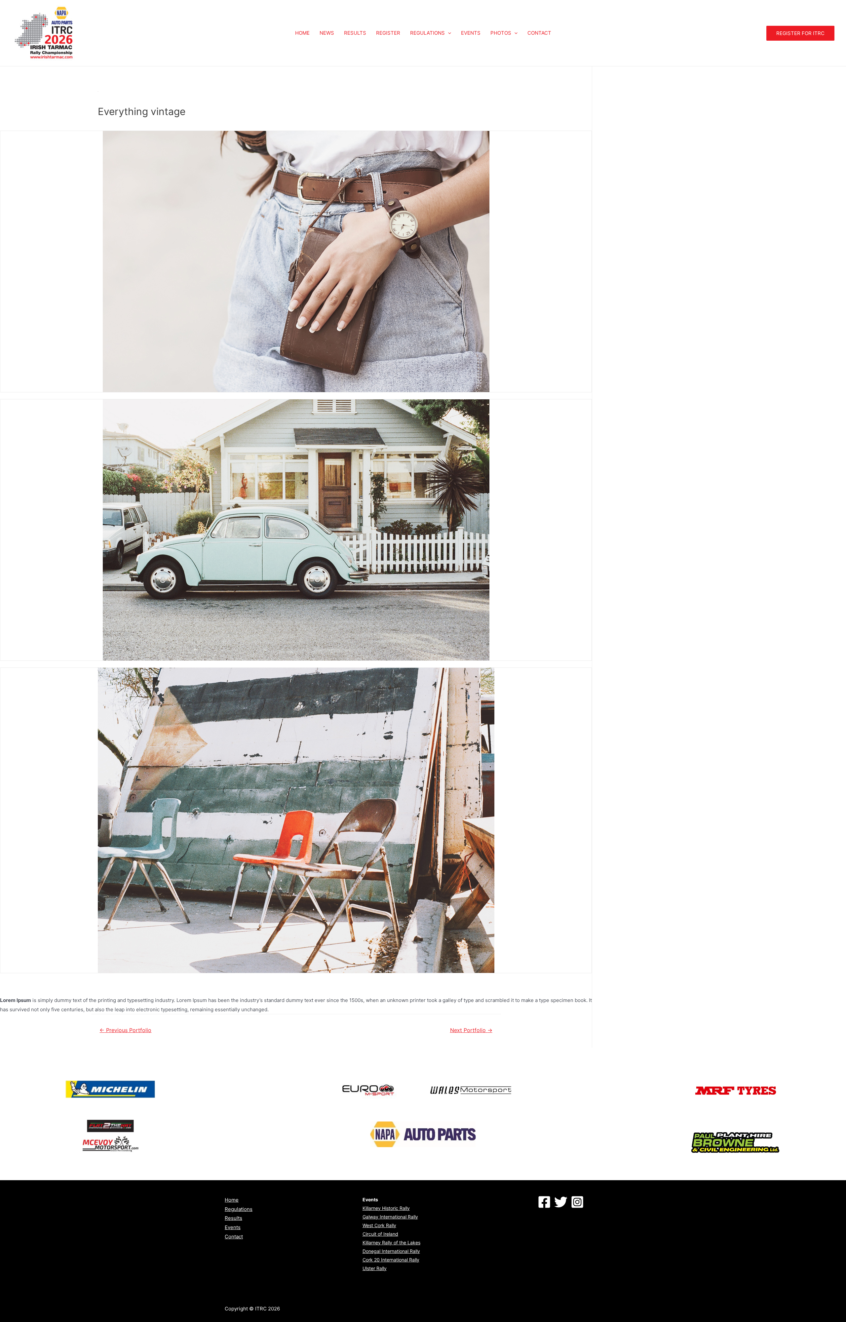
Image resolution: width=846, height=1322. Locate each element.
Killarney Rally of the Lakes (391, 1242)
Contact (234, 1236)
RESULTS (355, 33)
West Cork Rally (379, 1225)
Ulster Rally (375, 1268)
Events (233, 1227)
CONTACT (539, 33)
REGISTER (388, 33)
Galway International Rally (390, 1217)
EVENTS (471, 33)
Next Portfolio (471, 1030)
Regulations (238, 1209)
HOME (302, 33)
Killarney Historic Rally (386, 1208)
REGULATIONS (427, 33)
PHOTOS (500, 33)
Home (232, 1200)
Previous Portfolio (125, 1030)
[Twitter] (560, 1202)
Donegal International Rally (391, 1251)
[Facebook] (544, 1202)
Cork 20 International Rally (391, 1259)
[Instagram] (577, 1202)
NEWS (327, 33)
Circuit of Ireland (380, 1234)
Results (233, 1218)
